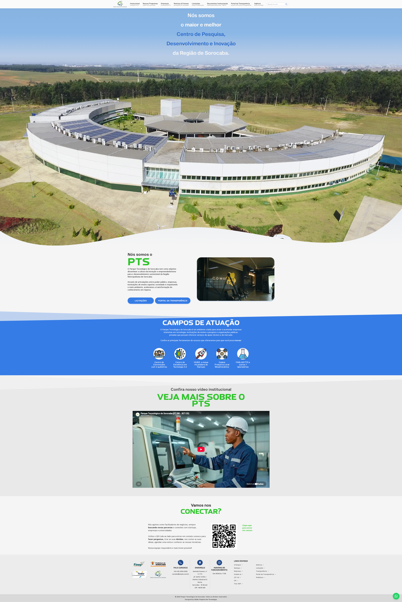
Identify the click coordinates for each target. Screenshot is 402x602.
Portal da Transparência (172, 300)
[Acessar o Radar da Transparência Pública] (139, 574)
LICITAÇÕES (141, 300)
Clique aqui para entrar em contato (247, 528)
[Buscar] (286, 4)
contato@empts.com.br (180, 574)
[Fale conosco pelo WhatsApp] (396, 596)
